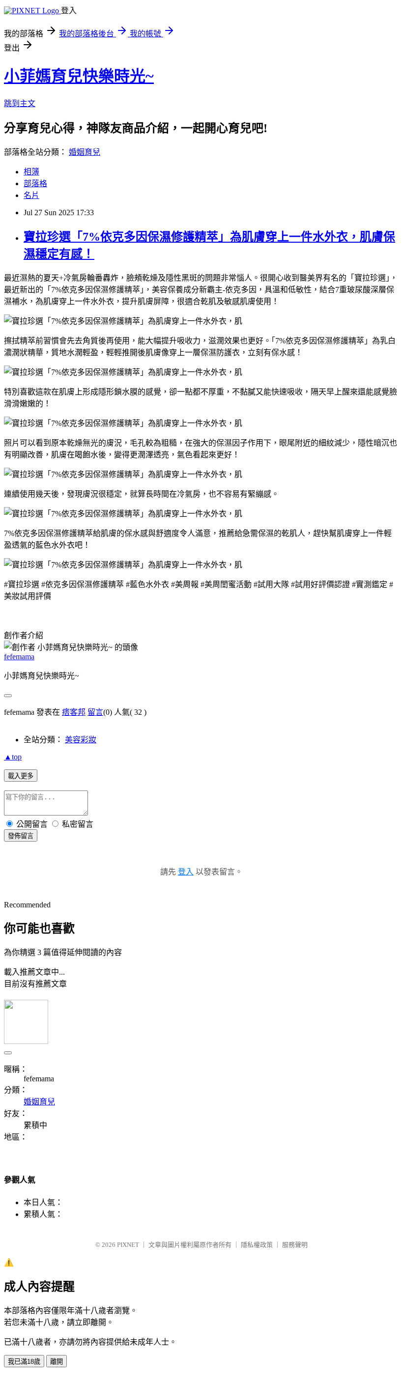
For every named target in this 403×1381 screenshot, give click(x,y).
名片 (31, 195)
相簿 (31, 172)
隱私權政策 (257, 1244)
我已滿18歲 (24, 1361)
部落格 (35, 183)
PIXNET (128, 1244)
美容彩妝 (80, 739)
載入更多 (20, 776)
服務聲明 (295, 1244)
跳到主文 (19, 103)
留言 (95, 712)
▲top (13, 757)
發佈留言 (20, 836)
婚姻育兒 (84, 152)
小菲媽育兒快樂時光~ (79, 76)
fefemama (19, 656)
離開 (56, 1361)
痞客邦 (74, 712)
